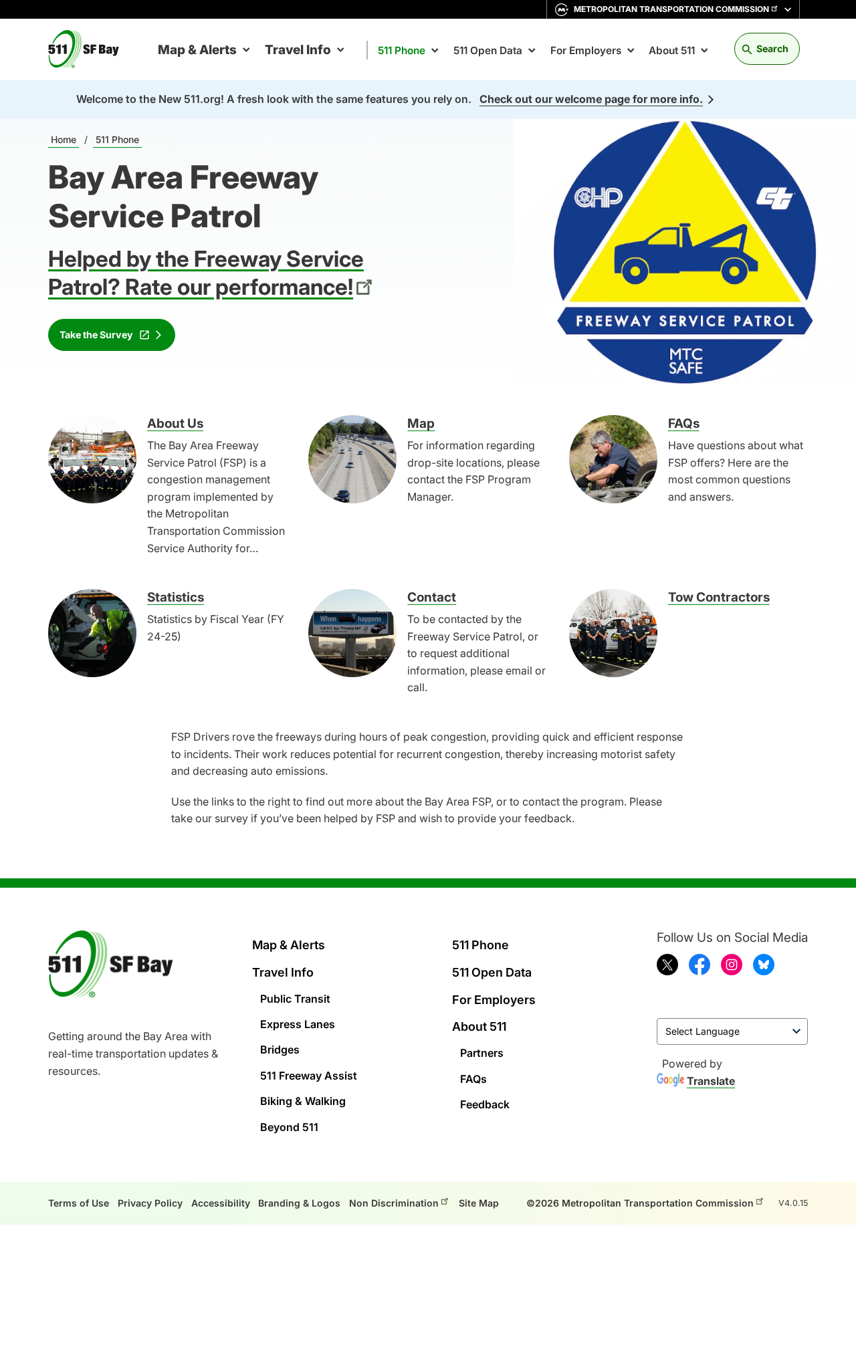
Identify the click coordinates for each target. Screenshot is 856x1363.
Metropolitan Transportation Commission (671, 9)
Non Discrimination (394, 1203)
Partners (482, 1053)
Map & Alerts (197, 49)
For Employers (585, 50)
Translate (711, 1081)
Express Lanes (297, 1024)
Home (63, 139)
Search (772, 48)
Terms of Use (78, 1203)
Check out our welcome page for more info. (591, 99)
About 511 (672, 50)
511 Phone (401, 50)
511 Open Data (487, 50)
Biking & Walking (303, 1101)
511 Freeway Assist (308, 1075)
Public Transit (295, 998)
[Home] (89, 49)
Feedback (485, 1104)
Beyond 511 (289, 1127)
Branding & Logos (299, 1203)
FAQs (473, 1079)
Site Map (479, 1203)
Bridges (280, 1049)
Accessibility (220, 1203)
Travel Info (298, 49)
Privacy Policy (150, 1203)
